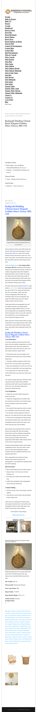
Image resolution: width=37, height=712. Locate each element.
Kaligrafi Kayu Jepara (14, 628)
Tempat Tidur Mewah (12, 91)
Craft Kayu (8, 613)
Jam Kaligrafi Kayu (10, 617)
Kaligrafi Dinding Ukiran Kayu (14, 207)
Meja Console (10, 57)
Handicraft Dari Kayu (17, 613)
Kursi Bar (8, 32)
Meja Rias (8, 62)
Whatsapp (10, 194)
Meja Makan (9, 66)
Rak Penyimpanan (11, 53)
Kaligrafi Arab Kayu (14, 622)
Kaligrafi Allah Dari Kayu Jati (13, 619)
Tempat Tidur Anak (12, 88)
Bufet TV (8, 21)
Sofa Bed (8, 75)
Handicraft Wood (26, 615)
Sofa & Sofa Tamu (11, 73)
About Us (8, 95)
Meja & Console (10, 55)
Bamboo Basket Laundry (14, 611)
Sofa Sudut (9, 84)
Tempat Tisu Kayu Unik (15, 639)
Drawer (7, 23)
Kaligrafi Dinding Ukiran (16, 332)
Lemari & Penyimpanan (13, 46)
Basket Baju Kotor (25, 611)
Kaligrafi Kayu (16, 626)
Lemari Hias (9, 50)
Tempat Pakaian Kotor (17, 635)
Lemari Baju (9, 48)
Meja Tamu (9, 64)
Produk (7, 17)
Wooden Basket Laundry (11, 643)
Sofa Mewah (9, 77)
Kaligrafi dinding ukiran (12, 265)
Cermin (7, 26)
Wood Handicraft (26, 641)
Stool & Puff (9, 44)
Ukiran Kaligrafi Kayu (15, 641)
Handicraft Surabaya (16, 615)
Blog (6, 102)
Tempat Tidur (10, 86)
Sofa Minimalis (10, 79)
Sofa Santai (9, 82)
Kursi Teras (9, 39)
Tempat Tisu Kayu (17, 637)
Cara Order (9, 100)
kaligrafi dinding (13, 288)
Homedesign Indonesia (23, 709)
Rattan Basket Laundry (14, 632)
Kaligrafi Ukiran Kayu (11, 630)
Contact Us (9, 97)
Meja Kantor (9, 59)
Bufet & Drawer (10, 19)
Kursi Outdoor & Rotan (13, 41)
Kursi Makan (9, 37)
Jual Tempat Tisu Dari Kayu (23, 617)
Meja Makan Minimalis (13, 70)
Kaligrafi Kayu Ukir (25, 628)
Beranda (7, 113)
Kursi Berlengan (11, 35)
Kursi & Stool (10, 30)
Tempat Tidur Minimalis (13, 93)
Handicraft (9, 28)
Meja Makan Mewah (12, 68)
